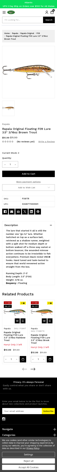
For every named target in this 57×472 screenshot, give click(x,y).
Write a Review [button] (46, 141)
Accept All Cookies (29, 467)
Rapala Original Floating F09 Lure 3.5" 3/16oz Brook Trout (40, 339)
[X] (25, 212)
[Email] (12, 212)
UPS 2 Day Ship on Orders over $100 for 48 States (28, 6)
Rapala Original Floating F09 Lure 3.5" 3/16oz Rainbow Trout (14, 336)
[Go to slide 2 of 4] (32, 369)
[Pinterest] (38, 212)
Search (48, 20)
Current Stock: (10, 153)
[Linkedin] (31, 212)
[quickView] (17, 320)
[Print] (18, 212)
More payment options (28, 182)
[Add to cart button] (23, 359)
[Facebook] (5, 212)
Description (11, 225)
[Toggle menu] (4, 12)
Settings (28, 454)
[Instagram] (3, 418)
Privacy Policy (32, 448)
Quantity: (6, 158)
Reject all (28, 461)
